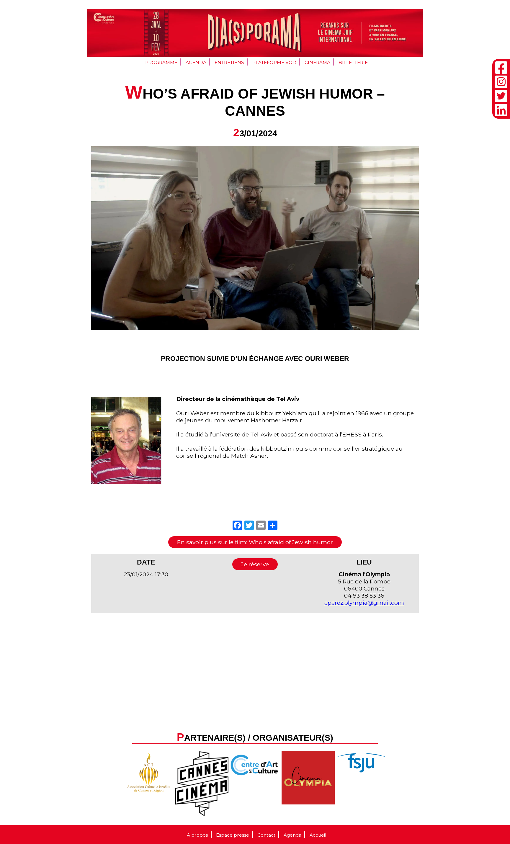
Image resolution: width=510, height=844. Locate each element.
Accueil (318, 835)
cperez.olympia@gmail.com (364, 602)
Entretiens (229, 62)
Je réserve (255, 564)
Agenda (196, 62)
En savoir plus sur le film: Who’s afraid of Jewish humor (255, 542)
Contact (266, 835)
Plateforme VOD (274, 62)
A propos (197, 835)
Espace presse (232, 835)
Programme (161, 62)
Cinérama (317, 62)
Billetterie (353, 62)
